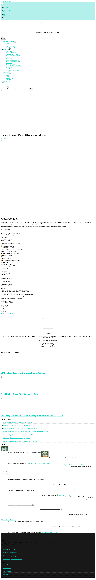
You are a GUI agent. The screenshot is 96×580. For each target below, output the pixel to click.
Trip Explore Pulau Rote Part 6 (49, 495)
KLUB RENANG (10, 64)
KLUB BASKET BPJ (11, 51)
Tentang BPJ (9, 43)
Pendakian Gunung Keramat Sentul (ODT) (75, 496)
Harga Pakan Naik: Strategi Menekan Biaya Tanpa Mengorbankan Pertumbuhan (25, 431)
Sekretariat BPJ (10, 47)
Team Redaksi (7, 10)
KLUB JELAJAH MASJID (12, 60)
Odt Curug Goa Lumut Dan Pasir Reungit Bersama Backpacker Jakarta (32, 415)
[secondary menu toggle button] (2, 3)
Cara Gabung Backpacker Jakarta (12, 559)
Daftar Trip (6, 81)
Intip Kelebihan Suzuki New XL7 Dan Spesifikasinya (17, 422)
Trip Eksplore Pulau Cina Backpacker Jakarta (20, 394)
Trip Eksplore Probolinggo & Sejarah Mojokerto (62, 484)
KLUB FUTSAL (10, 58)
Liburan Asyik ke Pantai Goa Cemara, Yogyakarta (16, 438)
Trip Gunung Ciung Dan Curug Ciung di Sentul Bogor (21, 490)
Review (8, 76)
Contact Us (6, 7)
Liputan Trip (9, 78)
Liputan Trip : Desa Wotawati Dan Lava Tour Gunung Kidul (64, 526)
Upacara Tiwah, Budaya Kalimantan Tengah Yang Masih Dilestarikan (22, 428)
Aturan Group (10, 45)
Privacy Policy (7, 84)
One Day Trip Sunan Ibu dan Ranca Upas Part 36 (20, 505)
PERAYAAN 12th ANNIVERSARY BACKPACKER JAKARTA (50, 465)
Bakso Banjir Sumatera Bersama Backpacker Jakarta (62, 457)
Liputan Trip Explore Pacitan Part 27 (78, 514)
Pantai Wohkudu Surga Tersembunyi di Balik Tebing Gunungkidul (21, 441)
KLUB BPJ (6, 49)
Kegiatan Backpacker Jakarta (11, 556)
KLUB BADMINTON (11, 52)
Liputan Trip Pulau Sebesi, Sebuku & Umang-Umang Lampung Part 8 (25, 521)
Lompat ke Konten (6, 1)
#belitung (3, 313)
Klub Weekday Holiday (12, 70)
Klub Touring (9, 69)
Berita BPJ (9, 79)
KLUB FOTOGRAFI (11, 57)
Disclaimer (6, 12)
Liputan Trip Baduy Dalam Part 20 (56, 533)
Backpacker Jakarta (8, 41)
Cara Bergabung (10, 46)
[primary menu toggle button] (2, 37)
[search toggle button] (8, 87)
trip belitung (18, 313)
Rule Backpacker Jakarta (10, 552)
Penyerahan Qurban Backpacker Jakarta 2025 (82, 466)
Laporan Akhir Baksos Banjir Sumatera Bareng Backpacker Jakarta (24, 452)
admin (5, 138)
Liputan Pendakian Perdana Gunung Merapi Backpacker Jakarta (24, 532)
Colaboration (7, 9)
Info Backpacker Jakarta (10, 549)
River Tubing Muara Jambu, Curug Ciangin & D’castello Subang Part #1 (25, 479)
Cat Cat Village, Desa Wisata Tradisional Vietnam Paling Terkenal (21, 435)
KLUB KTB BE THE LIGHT (13, 61)
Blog (4, 82)
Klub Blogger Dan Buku (12, 54)
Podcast (8, 73)
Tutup (3, 38)
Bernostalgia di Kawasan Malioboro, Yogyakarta (16, 425)
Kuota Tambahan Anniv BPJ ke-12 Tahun (18, 463)
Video (7, 75)
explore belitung (10, 313)
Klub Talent (9, 67)
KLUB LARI (9, 63)
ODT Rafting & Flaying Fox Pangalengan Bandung (23, 372)
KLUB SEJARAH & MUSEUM (14, 66)
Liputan (5, 72)
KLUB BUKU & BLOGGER (13, 55)
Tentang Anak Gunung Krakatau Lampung (50, 509)
